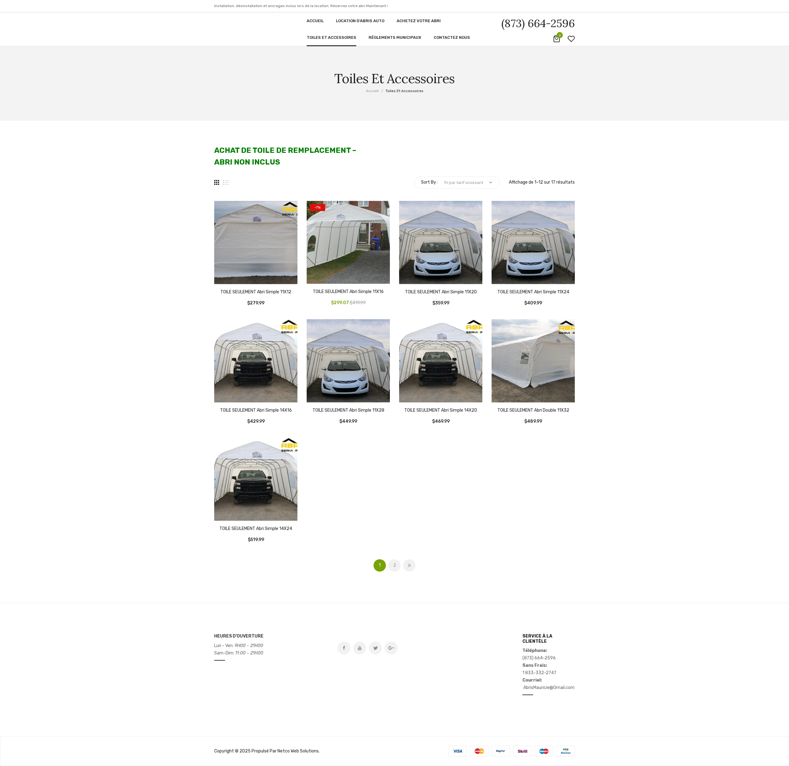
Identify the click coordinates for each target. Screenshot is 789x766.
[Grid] (216, 182)
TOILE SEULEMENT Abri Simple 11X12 (255, 292)
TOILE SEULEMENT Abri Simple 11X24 (533, 292)
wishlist (571, 38)
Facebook (343, 648)
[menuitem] (315, 21)
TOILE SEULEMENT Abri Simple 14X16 (256, 410)
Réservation (222, 278)
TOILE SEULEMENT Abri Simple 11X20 (441, 292)
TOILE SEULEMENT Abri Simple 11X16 (348, 291)
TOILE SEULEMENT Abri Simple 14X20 (440, 410)
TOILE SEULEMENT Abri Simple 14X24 (255, 528)
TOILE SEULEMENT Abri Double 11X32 (533, 410)
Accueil (372, 91)
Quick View (237, 278)
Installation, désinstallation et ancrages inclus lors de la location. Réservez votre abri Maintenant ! (301, 6)
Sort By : (429, 182)
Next (409, 565)
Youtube (359, 648)
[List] (226, 182)
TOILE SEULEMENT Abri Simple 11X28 (348, 410)
